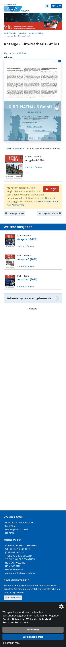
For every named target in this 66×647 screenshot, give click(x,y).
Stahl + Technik (10, 33)
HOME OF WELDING (15, 562)
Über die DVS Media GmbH (19, 522)
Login (52, 189)
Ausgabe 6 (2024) (36, 33)
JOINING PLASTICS (14, 552)
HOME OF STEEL (13, 566)
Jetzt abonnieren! (13, 597)
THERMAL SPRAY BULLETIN (19, 555)
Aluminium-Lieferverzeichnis (20, 573)
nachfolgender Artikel (49, 213)
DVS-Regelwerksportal (16, 529)
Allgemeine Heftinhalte (15, 53)
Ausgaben (22, 33)
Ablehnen (33, 629)
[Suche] (47, 6)
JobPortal (9, 532)
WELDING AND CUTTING (17, 548)
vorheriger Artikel (15, 213)
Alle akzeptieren (33, 636)
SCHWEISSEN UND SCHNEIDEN (21, 545)
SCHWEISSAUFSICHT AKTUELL (20, 559)
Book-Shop (10, 526)
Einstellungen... (12, 643)
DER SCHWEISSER (14, 569)
